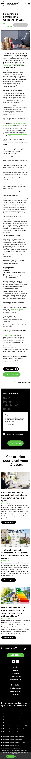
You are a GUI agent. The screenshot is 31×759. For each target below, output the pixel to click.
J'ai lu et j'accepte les (14, 434)
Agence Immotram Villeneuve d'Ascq (14, 742)
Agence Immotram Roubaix (11, 745)
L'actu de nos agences (18, 25)
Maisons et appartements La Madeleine (15, 714)
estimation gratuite (17, 309)
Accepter (10, 756)
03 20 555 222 (12, 374)
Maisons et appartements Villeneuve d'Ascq (16, 726)
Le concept (15, 673)
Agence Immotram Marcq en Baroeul (14, 736)
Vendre (15, 670)
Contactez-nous (15, 676)
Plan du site (15, 694)
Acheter (15, 667)
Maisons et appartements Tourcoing (14, 723)
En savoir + (20, 756)
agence (9, 335)
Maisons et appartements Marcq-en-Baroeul (16, 717)
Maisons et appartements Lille (12, 711)
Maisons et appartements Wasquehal (14, 729)
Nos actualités (15, 685)
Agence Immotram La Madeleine (12, 739)
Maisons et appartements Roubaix (13, 732)
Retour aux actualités (23, 382)
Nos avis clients (15, 679)
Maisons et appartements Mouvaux (13, 720)
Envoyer (18, 443)
